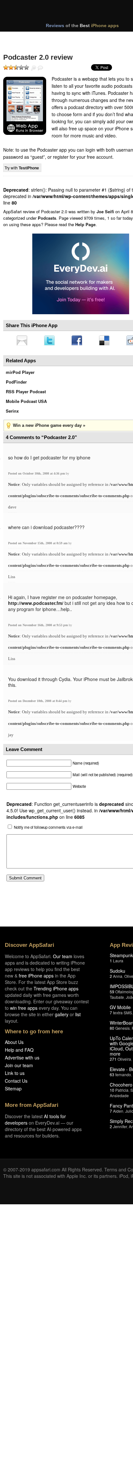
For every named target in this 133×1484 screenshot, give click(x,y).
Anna (117, 978)
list (78, 1016)
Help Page (85, 224)
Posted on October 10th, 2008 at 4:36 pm (37, 475)
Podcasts (47, 218)
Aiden (118, 1113)
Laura (118, 962)
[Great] (21, 67)
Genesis (122, 1030)
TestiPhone (29, 168)
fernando (123, 1076)
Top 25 (54, 38)
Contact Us (16, 1082)
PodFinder (16, 384)
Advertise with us (22, 1059)
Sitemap (13, 1090)
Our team (62, 958)
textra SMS (122, 1014)
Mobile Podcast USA (26, 403)
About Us (14, 1044)
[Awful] (5, 67)
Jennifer (120, 1128)
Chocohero (121, 1086)
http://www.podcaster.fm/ (35, 605)
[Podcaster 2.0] (24, 106)
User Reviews (40, 68)
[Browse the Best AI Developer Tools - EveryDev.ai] (80, 275)
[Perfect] (26, 67)
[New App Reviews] (21, 38)
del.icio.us (107, 341)
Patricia (121, 1092)
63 (112, 1076)
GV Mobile (120, 1009)
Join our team (19, 1067)
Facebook (79, 341)
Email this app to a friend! (22, 341)
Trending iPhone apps (56, 990)
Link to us (15, 1075)
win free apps (23, 1010)
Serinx (12, 413)
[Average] (16, 67)
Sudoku (117, 972)
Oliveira (124, 1061)
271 (113, 1061)
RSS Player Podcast (26, 393)
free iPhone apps (36, 977)
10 (112, 1092)
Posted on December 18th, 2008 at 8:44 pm (38, 703)
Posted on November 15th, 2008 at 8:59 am (38, 545)
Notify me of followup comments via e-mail (48, 829)
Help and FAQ (19, 1051)
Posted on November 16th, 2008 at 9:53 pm (38, 627)
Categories (87, 38)
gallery (61, 1016)
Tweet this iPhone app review (51, 341)
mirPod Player (20, 374)
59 (112, 993)
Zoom (33, 68)
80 (112, 1030)
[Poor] (11, 67)
